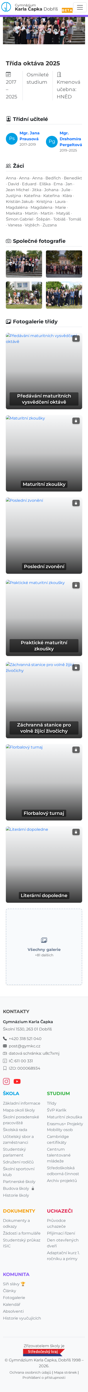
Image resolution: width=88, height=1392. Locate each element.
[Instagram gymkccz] (6, 1081)
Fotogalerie (14, 1297)
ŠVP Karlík (56, 1110)
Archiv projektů (62, 1180)
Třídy (51, 1103)
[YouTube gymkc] (17, 1081)
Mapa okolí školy (19, 1110)
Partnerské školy (19, 1181)
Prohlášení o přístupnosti (44, 1377)
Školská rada (15, 1129)
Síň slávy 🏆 (14, 1284)
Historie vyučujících (22, 1318)
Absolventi (13, 1311)
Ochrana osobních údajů (30, 1372)
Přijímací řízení (61, 1233)
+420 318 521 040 (25, 1038)
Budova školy (16, 1188)
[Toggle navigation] (80, 7)
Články (9, 1290)
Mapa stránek (65, 1372)
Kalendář (11, 1304)
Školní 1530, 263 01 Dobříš (27, 1029)
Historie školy (16, 1195)
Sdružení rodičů (18, 1162)
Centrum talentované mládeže (59, 1155)
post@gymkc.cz (24, 1046)
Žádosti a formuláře (22, 1233)
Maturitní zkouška (64, 1117)
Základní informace (21, 1103)
